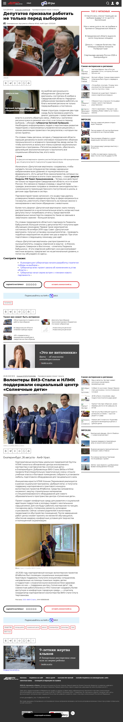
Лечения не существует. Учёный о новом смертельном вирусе (104, 94)
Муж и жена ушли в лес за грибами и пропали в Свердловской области (100, 27)
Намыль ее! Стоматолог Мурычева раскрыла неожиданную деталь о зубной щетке (104, 421)
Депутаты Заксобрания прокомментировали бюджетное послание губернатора (64, 322)
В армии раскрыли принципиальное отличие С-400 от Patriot (104, 450)
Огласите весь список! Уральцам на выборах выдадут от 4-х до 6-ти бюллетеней (100, 18)
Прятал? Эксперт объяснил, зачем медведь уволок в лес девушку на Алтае (104, 406)
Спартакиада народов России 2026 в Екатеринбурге (100, 56)
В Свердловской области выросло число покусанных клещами (100, 37)
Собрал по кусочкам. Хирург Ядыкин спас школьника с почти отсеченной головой (105, 390)
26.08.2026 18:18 (9, 376)
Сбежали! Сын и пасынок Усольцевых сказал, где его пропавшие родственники (106, 103)
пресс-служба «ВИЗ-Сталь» (13, 445)
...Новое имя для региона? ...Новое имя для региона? (61, 329)
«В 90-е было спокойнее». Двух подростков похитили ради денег (104, 397)
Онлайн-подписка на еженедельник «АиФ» (92, 678)
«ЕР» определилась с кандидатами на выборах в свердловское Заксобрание (24, 337)
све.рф (5, 77)
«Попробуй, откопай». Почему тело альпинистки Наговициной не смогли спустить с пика (105, 87)
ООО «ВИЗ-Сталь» (29, 599)
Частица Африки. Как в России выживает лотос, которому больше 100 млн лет (105, 71)
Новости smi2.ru (11, 369)
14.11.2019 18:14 (8, 10)
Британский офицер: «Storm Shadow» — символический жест (105, 434)
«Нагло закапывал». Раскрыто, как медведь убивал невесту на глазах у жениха (105, 111)
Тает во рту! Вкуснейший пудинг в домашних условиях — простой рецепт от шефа (104, 413)
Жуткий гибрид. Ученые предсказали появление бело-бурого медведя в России (106, 79)
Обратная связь (26, 681)
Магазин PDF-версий (65, 678)
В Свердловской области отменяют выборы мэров (23, 329)
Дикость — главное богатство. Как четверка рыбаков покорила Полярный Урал (100, 47)
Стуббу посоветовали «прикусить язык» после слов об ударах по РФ (104, 155)
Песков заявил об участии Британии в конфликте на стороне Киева (104, 131)
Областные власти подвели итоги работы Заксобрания (26, 321)
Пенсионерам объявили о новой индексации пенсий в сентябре (103, 139)
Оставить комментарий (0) (61, 284)
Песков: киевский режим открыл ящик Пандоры (103, 123)
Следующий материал (42, 715)
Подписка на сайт (36, 678)
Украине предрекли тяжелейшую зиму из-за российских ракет (103, 442)
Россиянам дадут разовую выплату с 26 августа (104, 147)
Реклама (23, 678)
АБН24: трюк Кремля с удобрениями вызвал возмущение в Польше (104, 465)
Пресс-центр (50, 678)
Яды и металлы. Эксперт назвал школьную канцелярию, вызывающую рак (103, 382)
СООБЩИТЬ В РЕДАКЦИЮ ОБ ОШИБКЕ (48, 681)
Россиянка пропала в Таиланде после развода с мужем (103, 458)
